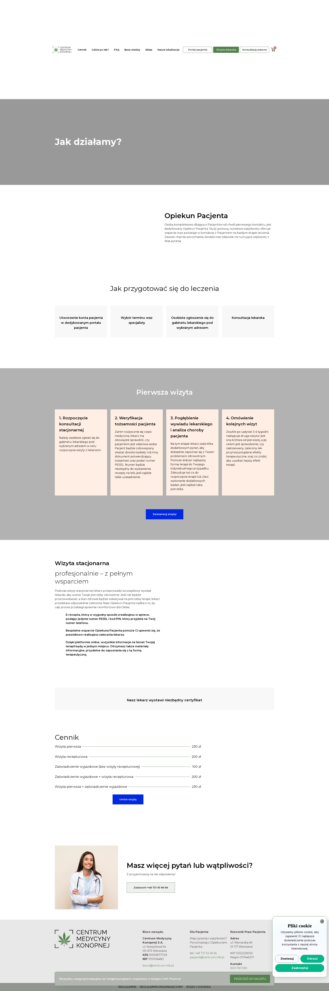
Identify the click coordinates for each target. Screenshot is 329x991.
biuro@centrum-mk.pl (158, 965)
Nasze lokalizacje (168, 49)
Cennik (82, 49)
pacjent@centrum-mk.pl (207, 957)
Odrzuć (312, 958)
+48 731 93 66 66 (206, 953)
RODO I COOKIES (198, 986)
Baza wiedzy (132, 49)
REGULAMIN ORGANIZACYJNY (161, 986)
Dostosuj (287, 958)
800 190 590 (238, 968)
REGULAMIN (127, 986)
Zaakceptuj (299, 968)
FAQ (116, 49)
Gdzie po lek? (100, 49)
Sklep (148, 49)
